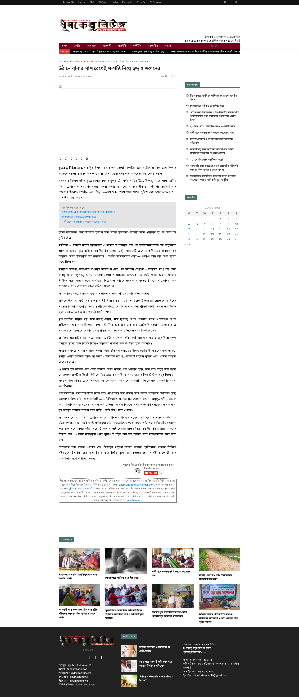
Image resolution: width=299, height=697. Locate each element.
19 (197, 234)
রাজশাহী (107, 46)
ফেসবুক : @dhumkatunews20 (75, 665)
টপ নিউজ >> (77, 61)
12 (197, 229)
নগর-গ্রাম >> (91, 61)
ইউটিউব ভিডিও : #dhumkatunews (77, 684)
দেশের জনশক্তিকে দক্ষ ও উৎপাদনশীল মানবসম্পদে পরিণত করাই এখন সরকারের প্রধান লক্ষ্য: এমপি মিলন (220, 51)
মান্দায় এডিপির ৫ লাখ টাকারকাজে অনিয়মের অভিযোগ (211, 140)
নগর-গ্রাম (91, 46)
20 (204, 234)
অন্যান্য (168, 46)
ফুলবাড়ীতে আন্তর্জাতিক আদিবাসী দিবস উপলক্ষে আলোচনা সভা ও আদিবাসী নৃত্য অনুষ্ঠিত (213, 177)
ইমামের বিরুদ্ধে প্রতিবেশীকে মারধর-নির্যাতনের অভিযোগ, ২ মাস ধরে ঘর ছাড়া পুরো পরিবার (218, 618)
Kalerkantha (127, 2)
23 (228, 234)
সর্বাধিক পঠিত (129, 636)
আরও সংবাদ (66, 539)
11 (189, 229)
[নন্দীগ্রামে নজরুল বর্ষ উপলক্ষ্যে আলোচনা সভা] (173, 557)
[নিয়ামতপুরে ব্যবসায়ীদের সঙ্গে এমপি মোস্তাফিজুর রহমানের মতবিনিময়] (173, 595)
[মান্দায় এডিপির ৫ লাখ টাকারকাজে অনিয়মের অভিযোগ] (219, 559)
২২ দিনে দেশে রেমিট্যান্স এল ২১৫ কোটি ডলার (212, 126)
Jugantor (81, 2)
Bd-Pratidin (103, 2)
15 (220, 229)
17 (236, 229)
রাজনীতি (122, 46)
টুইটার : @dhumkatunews (73, 669)
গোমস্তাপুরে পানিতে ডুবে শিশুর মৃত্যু (148, 51)
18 (189, 234)
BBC (92, 2)
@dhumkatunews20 (80, 488)
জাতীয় (77, 46)
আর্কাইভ (191, 197)
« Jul (187, 244)
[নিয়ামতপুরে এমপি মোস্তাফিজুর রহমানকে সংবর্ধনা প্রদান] (79, 558)
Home (62, 61)
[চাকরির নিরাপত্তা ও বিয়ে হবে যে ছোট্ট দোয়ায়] (129, 651)
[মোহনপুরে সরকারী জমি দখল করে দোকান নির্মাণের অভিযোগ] (129, 666)
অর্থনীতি (137, 46)
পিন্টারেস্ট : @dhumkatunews (75, 673)
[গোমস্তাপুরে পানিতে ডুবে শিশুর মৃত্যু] (126, 560)
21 (212, 234)
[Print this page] (175, 76)
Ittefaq (115, 2)
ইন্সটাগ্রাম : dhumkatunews (73, 676)
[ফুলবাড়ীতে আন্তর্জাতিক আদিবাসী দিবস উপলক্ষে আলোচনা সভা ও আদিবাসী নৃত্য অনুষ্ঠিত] (126, 594)
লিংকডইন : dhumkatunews (73, 680)
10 (236, 224)
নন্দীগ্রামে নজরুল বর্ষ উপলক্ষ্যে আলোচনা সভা (84, 221)
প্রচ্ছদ (64, 46)
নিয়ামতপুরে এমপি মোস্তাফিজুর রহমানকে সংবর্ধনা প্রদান (99, 51)
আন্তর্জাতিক (152, 46)
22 (220, 234)
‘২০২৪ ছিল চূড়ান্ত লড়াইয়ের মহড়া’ (207, 159)
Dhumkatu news (132, 500)
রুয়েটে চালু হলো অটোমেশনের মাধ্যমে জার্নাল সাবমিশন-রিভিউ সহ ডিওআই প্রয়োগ (212, 151)
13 (204, 229)
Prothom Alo (68, 2)
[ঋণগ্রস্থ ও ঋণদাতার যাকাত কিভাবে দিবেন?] (129, 681)
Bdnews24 (141, 2)
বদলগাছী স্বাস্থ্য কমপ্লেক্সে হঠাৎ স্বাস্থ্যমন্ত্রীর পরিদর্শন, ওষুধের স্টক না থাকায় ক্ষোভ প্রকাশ (214, 167)
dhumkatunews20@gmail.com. (137, 484)
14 (212, 229)
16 (228, 229)
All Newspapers (156, 2)
